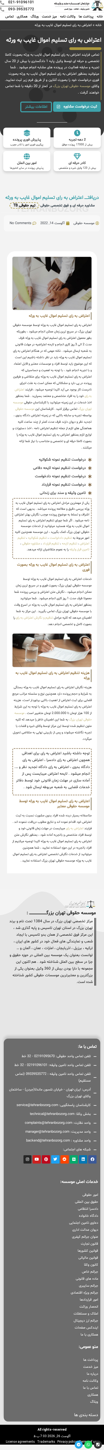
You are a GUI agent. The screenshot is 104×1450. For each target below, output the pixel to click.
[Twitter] (55, 1159)
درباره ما (92, 1374)
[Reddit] (65, 1159)
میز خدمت (49, 16)
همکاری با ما (89, 1334)
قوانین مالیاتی (88, 1257)
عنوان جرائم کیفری (85, 1236)
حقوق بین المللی (86, 1202)
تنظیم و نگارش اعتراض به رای (34, 618)
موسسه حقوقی (24, 409)
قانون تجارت (89, 1243)
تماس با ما (90, 1388)
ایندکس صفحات (86, 1327)
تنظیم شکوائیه (37, 538)
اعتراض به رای (74, 828)
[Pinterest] (46, 1159)
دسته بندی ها (86, 1415)
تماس (9, 16)
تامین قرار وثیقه (79, 549)
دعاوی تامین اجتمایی (83, 1223)
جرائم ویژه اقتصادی (84, 1292)
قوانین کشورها (88, 1250)
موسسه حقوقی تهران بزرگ (71, 86)
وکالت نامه (67, 16)
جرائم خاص (90, 1271)
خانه (100, 16)
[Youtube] (37, 1159)
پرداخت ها (86, 16)
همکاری (22, 16)
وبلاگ (35, 16)
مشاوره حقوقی (31, 543)
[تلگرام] (79, 1445)
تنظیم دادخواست (61, 538)
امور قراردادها (89, 1299)
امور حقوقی (90, 1195)
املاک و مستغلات (86, 1313)
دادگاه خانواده (88, 1216)
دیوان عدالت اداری (85, 1230)
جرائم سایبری (88, 1285)
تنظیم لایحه (69, 543)
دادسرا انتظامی (88, 1209)
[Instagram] (27, 1159)
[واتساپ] (88, 1445)
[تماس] (98, 1445)
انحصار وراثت (88, 1306)
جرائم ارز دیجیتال (86, 1320)
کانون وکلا (91, 1264)
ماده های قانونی (87, 1278)
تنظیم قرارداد (51, 543)
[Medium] (74, 1159)
